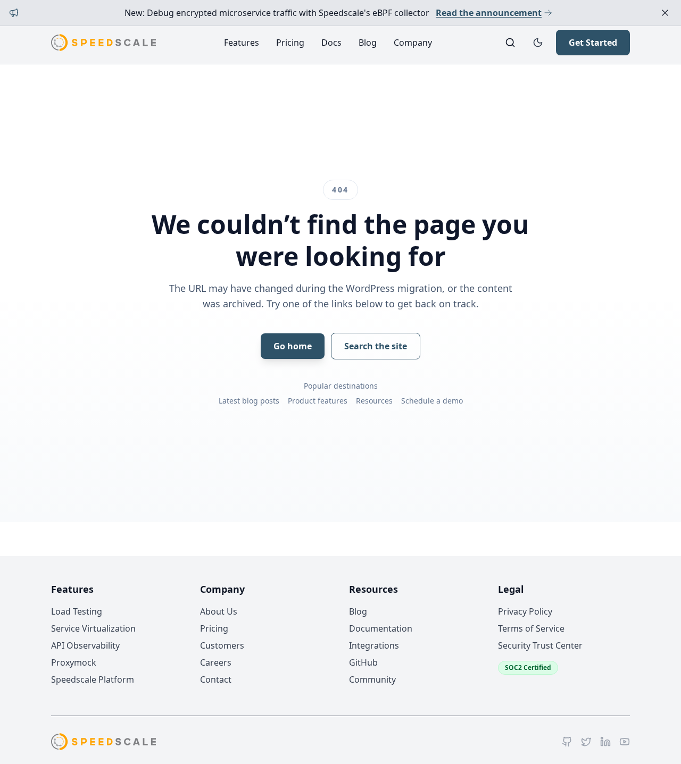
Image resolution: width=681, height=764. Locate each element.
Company (413, 42)
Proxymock (73, 662)
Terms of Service (531, 628)
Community (372, 679)
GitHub (363, 662)
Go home (292, 346)
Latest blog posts (249, 401)
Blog (368, 42)
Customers (222, 645)
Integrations (374, 645)
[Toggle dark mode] (537, 42)
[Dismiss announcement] (665, 12)
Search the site (375, 346)
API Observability (85, 645)
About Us (218, 611)
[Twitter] (586, 741)
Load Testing (76, 611)
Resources (374, 401)
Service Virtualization (93, 628)
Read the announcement (489, 13)
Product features (317, 401)
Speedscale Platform (92, 679)
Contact (215, 679)
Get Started (593, 42)
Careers (215, 662)
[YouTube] (624, 741)
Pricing (290, 42)
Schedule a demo (432, 401)
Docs (331, 42)
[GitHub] (567, 741)
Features (241, 42)
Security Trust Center (540, 645)
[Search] (510, 42)
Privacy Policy (525, 611)
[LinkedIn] (605, 741)
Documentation (380, 628)
